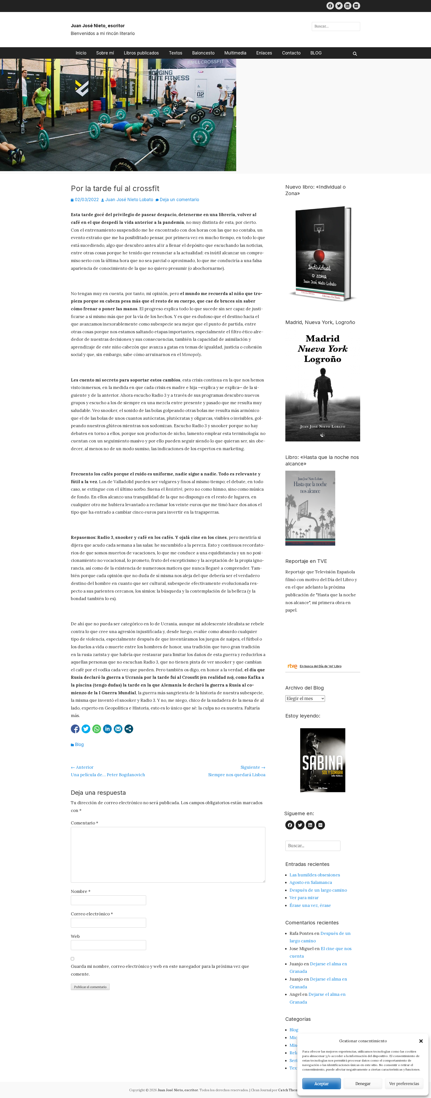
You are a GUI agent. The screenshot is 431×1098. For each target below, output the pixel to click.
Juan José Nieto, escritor (98, 25)
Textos (175, 52)
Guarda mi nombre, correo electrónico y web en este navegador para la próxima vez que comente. (160, 970)
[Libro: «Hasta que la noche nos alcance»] (310, 544)
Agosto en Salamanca (311, 882)
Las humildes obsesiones (315, 875)
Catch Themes (290, 1090)
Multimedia (235, 52)
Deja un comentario (179, 199)
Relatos (297, 1053)
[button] (421, 1041)
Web (75, 936)
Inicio (81, 52)
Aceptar (322, 1083)
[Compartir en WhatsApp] (96, 729)
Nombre (81, 891)
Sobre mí (105, 52)
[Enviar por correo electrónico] (118, 729)
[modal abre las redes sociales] (128, 729)
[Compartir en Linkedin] (107, 729)
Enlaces (264, 52)
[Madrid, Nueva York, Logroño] (322, 440)
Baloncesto (203, 52)
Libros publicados (141, 52)
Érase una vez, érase (310, 905)
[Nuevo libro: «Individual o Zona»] (322, 305)
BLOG (316, 52)
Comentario (84, 823)
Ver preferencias (404, 1083)
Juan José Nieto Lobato (129, 199)
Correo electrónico (92, 914)
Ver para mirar (304, 897)
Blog (79, 744)
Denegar (363, 1083)
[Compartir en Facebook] (75, 729)
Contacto (291, 52)
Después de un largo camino (318, 890)
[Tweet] (86, 729)
